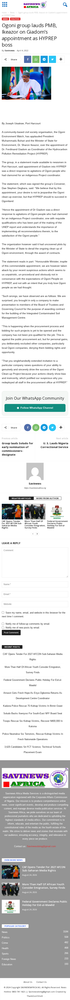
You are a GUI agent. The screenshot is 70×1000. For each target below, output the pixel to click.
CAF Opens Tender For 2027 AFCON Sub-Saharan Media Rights (12, 524)
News (12, 12)
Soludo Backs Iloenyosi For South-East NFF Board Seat (32, 713)
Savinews (10, 50)
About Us (28, 982)
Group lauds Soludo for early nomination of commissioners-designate (17, 448)
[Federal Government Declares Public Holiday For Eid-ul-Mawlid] (57, 511)
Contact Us (41, 982)
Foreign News (9, 959)
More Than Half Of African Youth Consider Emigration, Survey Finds (35, 524)
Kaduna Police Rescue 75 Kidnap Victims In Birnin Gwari (32, 705)
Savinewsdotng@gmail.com (41, 846)
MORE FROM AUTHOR (47, 498)
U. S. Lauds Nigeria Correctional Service (54, 445)
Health (5, 948)
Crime (5, 943)
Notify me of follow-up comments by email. (28, 623)
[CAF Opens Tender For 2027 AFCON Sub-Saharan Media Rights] (12, 511)
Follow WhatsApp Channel (35, 407)
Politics (15, 19)
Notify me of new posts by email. (23, 627)
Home (4, 12)
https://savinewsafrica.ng (35, 488)
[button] (64, 5)
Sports (5, 953)
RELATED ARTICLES (21, 498)
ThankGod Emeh (35, 996)
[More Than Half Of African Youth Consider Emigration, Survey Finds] (35, 511)
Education (7, 964)
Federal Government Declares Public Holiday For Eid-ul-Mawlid (57, 524)
